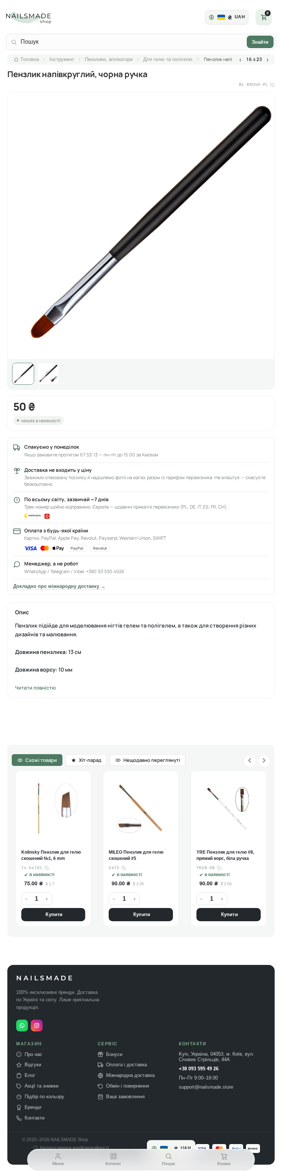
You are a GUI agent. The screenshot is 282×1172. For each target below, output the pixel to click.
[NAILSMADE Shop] (37, 17)
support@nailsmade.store (206, 1087)
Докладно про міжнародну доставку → (59, 586)
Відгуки (33, 1064)
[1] (23, 374)
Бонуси (114, 1054)
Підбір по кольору (44, 1096)
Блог (30, 1075)
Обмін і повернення (127, 1086)
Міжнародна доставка (130, 1075)
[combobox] (132, 42)
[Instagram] (37, 1025)
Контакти (34, 1118)
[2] (48, 374)
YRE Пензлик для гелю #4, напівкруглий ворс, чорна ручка (225, 856)
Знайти (260, 42)
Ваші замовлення (125, 1096)
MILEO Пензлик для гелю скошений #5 (48, 855)
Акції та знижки (41, 1086)
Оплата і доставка (126, 1064)
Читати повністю (35, 687)
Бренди (33, 1107)
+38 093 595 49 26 (198, 1068)
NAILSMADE (45, 978)
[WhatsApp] (22, 1025)
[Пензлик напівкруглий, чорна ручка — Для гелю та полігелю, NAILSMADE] (141, 226)
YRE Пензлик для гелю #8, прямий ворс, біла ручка (138, 855)
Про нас (33, 1054)
